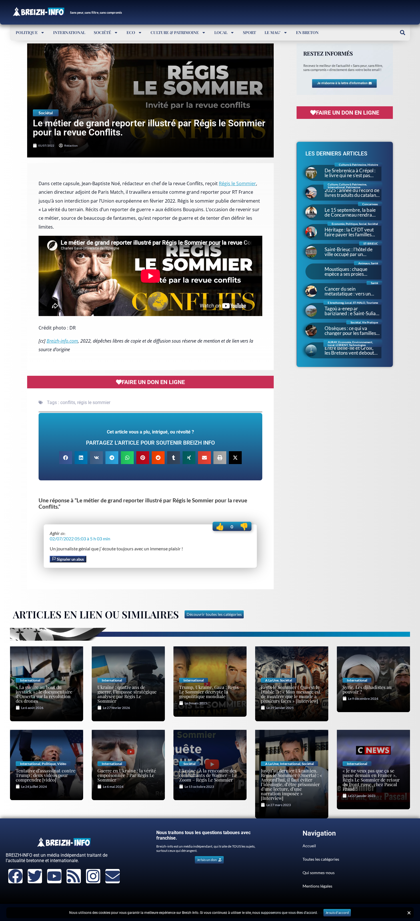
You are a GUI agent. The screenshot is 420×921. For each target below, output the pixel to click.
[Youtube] (54, 876)
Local (220, 32)
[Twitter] (35, 876)
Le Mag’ (273, 32)
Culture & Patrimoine (175, 32)
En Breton (307, 32)
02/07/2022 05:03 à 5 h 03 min (80, 538)
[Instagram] (93, 876)
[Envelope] (112, 876)
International (69, 32)
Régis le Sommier (237, 183)
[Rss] (74, 876)
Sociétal (46, 112)
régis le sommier (93, 402)
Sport (249, 32)
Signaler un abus (70, 559)
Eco (131, 32)
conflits (67, 402)
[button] (402, 32)
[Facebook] (15, 876)
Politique (27, 32)
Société (102, 32)
